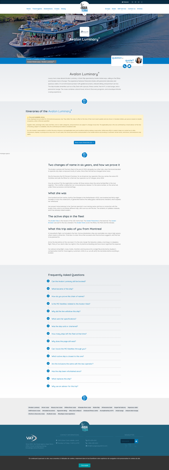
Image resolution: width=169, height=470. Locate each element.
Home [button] (29, 9)
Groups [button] (107, 9)
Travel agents (37, 9)
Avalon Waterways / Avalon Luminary (40, 62)
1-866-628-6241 (92, 443)
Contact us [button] (131, 9)
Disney (63, 9)
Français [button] (126, 2)
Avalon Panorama (92, 221)
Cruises (56, 9)
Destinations (48, 9)
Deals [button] (114, 9)
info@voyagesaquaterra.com (97, 446)
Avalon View (55, 221)
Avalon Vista (81, 223)
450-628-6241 (92, 440)
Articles (139, 9)
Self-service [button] (122, 9)
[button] (84, 142)
